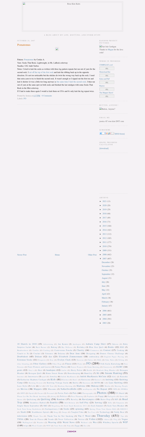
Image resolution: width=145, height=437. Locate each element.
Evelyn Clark (64, 359)
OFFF (23, 393)
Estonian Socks (24, 359)
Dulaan (38, 356)
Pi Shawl (120, 393)
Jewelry (53, 376)
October (105, 270)
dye (50, 356)
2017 (105, 217)
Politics (63, 396)
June (104, 286)
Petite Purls (63, 393)
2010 (105, 246)
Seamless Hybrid (38, 402)
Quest (122, 396)
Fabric (90, 360)
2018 (105, 213)
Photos (102, 392)
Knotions (86, 383)
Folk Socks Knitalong (110, 364)
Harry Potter (76, 370)
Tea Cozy (92, 412)
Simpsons (120, 403)
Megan (110, 49)
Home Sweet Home (54, 373)
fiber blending (23, 364)
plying (53, 396)
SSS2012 (124, 409)
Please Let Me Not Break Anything (32, 396)
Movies (24, 389)
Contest (107, 350)
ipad (44, 376)
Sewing (98, 402)
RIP (116, 399)
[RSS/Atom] (120, 133)
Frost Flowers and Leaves (39, 367)
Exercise (80, 360)
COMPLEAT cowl (106, 65)
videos (106, 419)
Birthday (81, 347)
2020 (105, 205)
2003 (105, 323)
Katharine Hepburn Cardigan (34, 379)
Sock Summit (97, 406)
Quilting (45, 399)
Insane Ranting (113, 373)
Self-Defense (70, 403)
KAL (114, 376)
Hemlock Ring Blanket (106, 370)
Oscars (40, 393)
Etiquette (42, 360)
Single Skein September (28, 406)
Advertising (48, 344)
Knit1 (75, 380)
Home (57, 254)
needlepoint (88, 389)
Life (33, 386)
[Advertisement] (107, 173)
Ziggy (77, 425)
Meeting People (121, 386)
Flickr (79, 364)
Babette (115, 344)
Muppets (38, 389)
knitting (110, 379)
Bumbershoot (22, 350)
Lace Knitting (116, 382)
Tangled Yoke (77, 412)
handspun (51, 370)
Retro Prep (105, 399)
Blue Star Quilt (96, 347)
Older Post (92, 254)
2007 (105, 258)
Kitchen (65, 380)
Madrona (81, 385)
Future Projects (77, 367)
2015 (105, 225)
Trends (51, 419)
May (104, 290)
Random (61, 399)
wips (26, 425)
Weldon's (85, 422)
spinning (79, 408)
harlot (64, 370)
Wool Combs (37, 426)
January (105, 305)
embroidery (94, 356)
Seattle (54, 402)
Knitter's (98, 380)
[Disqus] (57, 142)
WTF (48, 426)
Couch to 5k (23, 353)
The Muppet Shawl (106, 92)
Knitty (76, 383)
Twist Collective (66, 419)
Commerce (94, 350)
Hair (40, 370)
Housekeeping (74, 373)
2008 (105, 254)
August (105, 278)
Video (92, 419)
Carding (46, 350)
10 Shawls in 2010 (27, 344)
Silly (110, 403)
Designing (91, 353)
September (106, 274)
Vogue (125, 419)
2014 (105, 230)
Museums (52, 389)
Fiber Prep (57, 364)
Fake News (109, 360)
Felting (121, 360)
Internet (20, 376)
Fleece (68, 363)
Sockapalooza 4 (52, 409)
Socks (66, 408)
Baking (54, 347)
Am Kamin (63, 344)
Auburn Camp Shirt (96, 344)
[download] (104, 148)
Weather (40, 422)
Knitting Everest (36, 383)
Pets (75, 393)
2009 (105, 250)
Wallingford (28, 422)
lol (40, 386)
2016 (105, 221)
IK (98, 373)
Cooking (120, 350)
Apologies (77, 344)
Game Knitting (93, 367)
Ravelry (74, 399)
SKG (45, 406)
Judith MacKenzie (68, 376)
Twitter (81, 419)
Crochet (36, 353)
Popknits (90, 396)
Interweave (33, 376)
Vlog (115, 419)
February (106, 301)
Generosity (107, 367)
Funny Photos (61, 367)
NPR (115, 389)
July (104, 282)
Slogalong (56, 406)
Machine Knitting (65, 386)
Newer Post (21, 254)
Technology (105, 412)
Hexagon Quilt (35, 373)
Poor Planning (77, 396)
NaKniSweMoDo (69, 389)
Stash (23, 412)
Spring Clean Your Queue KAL (103, 409)
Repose (102, 86)
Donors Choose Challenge (112, 353)
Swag (56, 412)
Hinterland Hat (104, 72)
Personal (50, 393)
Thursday (103, 415)
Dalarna (61, 353)
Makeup (95, 385)
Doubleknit (22, 356)
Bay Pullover (67, 347)
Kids (53, 379)
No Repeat (102, 389)
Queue (20, 399)
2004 (105, 318)
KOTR (97, 383)
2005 (105, 314)
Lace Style (22, 386)
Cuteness (49, 353)
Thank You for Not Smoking (60, 416)
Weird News (69, 422)
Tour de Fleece (37, 419)
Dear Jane (75, 353)
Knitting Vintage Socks (58, 383)
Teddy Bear (119, 412)
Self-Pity (84, 402)
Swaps (64, 412)
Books (111, 347)
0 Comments (47, 95)
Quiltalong (32, 399)
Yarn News (58, 426)
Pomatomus (23, 45)
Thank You (38, 416)
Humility (88, 373)
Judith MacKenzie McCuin (93, 376)
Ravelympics (88, 399)
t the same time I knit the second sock (71, 81)
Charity (80, 350)
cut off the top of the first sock (41, 72)
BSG (122, 347)
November (106, 266)
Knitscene (86, 379)
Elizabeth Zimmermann (70, 356)
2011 (105, 242)
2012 (105, 238)
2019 (105, 209)
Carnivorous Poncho (63, 350)
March (104, 297)
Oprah (31, 393)
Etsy (52, 360)
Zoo (85, 426)
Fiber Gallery (40, 363)
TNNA (20, 419)
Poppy (101, 396)
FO (25, 98)
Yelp (69, 426)
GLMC (119, 366)
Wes (95, 422)
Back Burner (41, 347)
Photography (87, 393)
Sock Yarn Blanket (115, 406)
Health (89, 370)
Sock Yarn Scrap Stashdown (29, 409)
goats (19, 370)
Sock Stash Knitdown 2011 (75, 406)
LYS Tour (50, 386)
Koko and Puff (104, 79)
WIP (125, 422)
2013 (105, 234)
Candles (36, 350)
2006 (105, 310)
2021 (105, 201)
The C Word (84, 416)
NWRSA (124, 389)
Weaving (52, 422)
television (22, 416)
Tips (122, 416)
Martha (107, 386)
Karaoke (124, 376)
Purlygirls (112, 396)
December (106, 262)
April (104, 293)
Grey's (31, 370)
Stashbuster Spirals (41, 412)
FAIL (99, 360)
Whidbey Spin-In (110, 422)
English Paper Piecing (114, 357)
